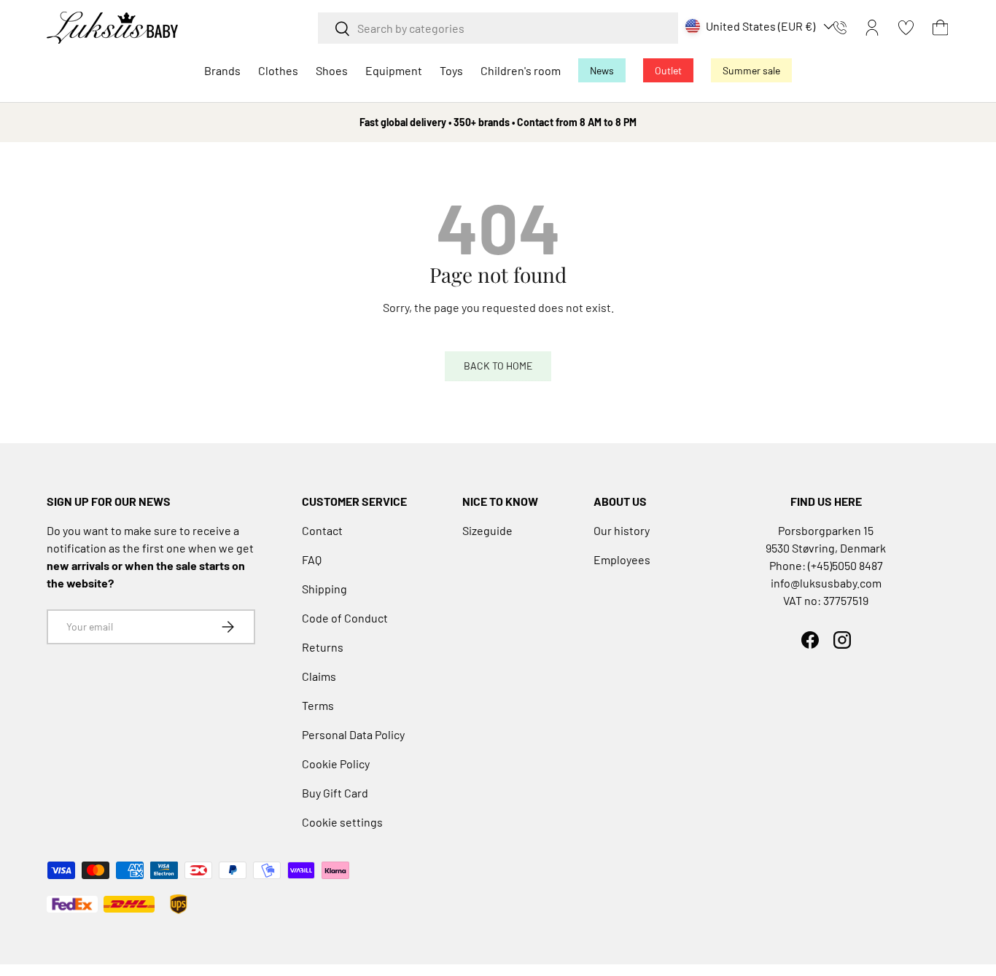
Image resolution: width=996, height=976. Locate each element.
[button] (940, 27)
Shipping (324, 589)
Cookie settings (342, 822)
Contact (322, 530)
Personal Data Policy (353, 734)
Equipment (393, 70)
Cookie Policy (336, 763)
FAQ (312, 559)
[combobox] (498, 28)
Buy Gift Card (335, 793)
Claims (319, 676)
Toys (451, 70)
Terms (318, 705)
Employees (622, 559)
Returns (322, 647)
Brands (222, 70)
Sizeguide (487, 530)
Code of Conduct (345, 618)
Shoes (332, 70)
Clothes (278, 70)
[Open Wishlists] (906, 27)
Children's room (521, 70)
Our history (622, 530)
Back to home (498, 365)
